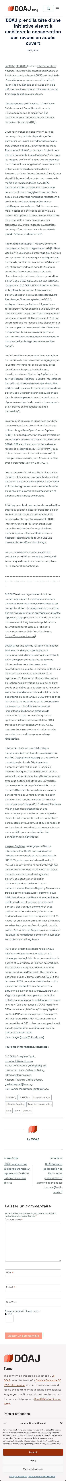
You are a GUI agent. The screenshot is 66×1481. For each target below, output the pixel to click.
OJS (8, 1110)
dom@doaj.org (38, 1065)
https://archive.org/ (27, 757)
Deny (33, 1460)
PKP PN (27, 1110)
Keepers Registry (15, 70)
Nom (9, 1272)
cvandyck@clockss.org (19, 1061)
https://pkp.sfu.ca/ (32, 1037)
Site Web (11, 1302)
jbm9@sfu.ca (41, 1088)
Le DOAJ (10, 66)
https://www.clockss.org (20, 636)
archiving (11, 1097)
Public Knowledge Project (20, 75)
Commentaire (13, 1219)
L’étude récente (14, 103)
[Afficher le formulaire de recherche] (48, 8)
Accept (33, 1452)
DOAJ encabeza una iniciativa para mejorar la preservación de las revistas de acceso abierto (17, 1170)
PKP (17, 1110)
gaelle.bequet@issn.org (19, 1084)
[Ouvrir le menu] (57, 8)
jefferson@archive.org (18, 1075)
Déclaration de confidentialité (42, 1476)
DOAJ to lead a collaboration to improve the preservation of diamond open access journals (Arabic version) (49, 1175)
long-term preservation (39, 1104)
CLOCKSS (21, 66)
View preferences (33, 1469)
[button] (61, 1423)
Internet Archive (46, 66)
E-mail (10, 1287)
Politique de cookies (18, 1476)
